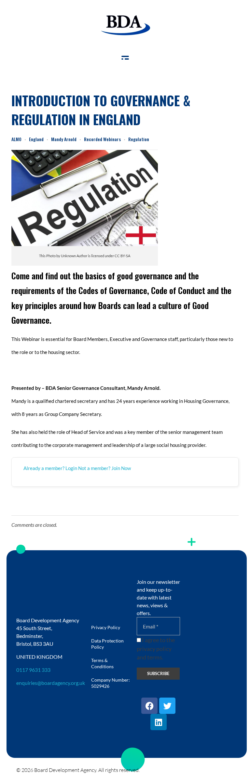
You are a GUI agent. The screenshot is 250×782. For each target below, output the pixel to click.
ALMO (16, 139)
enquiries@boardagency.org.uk (50, 683)
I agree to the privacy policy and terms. (156, 649)
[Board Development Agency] (125, 25)
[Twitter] (167, 706)
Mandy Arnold (63, 139)
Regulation (138, 139)
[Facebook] (149, 706)
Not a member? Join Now (104, 468)
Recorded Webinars (102, 139)
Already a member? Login (50, 468)
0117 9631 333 (33, 670)
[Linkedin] (158, 722)
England (36, 139)
